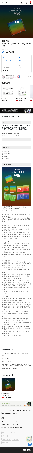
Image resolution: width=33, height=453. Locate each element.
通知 (14, 410)
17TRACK (15, 439)
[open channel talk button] (30, 444)
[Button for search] (22, 3)
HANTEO (4, 432)
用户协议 (28, 410)
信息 (24, 410)
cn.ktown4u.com (17, 427)
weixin (10, 436)
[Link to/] (26, 3)
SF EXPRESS (5, 442)
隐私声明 (15, 413)
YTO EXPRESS (6, 439)
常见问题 (19, 410)
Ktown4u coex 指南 (6, 410)
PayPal (16, 436)
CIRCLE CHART (14, 432)
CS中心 (3, 425)
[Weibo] (2, 418)
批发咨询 (15, 425)
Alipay (4, 436)
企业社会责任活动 (6, 413)
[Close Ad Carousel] (31, 437)
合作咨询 (9, 425)
